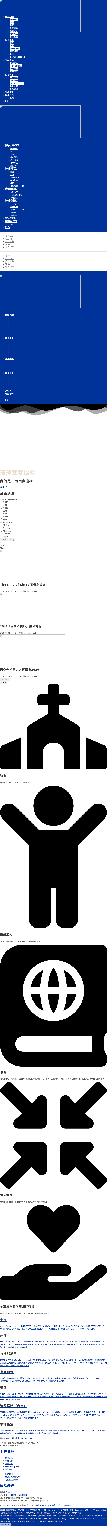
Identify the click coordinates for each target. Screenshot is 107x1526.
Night (5, 536)
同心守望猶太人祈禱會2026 (19, 669)
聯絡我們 (9, 1474)
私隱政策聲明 (40, 1505)
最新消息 (7, 493)
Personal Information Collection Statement (27, 1521)
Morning (6, 528)
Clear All (4, 540)
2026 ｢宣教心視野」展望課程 (21, 626)
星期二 (5, 508)
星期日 (5, 502)
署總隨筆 (9, 1469)
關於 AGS (9, 1457)
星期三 (5, 510)
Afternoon (7, 530)
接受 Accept (5, 1524)
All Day (6, 525)
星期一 (5, 505)
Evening (6, 533)
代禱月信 (9, 1463)
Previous (5, 679)
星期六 (5, 519)
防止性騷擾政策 (11, 1479)
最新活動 (9, 1460)
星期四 (5, 513)
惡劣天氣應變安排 (12, 1476)
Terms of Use (56, 1521)
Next (3, 682)
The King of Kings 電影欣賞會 (23, 584)
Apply (12, 540)
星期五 (5, 516)
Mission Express (12, 1466)
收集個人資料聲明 (64, 1505)
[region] (53, 441)
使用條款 (51, 1505)
